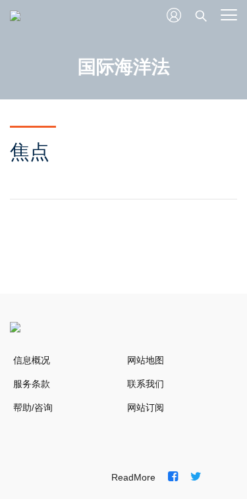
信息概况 (31, 360)
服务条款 (31, 384)
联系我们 (145, 384)
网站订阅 (145, 407)
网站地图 (145, 360)
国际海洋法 (124, 67)
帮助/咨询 (33, 407)
